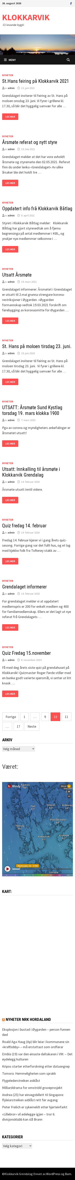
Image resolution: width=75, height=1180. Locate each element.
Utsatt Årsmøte (17, 275)
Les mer (11, 116)
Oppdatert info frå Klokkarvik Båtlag (37, 208)
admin (11, 88)
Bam (68, 1174)
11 (66, 717)
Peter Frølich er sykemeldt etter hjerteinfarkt (34, 1107)
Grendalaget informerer (24, 587)
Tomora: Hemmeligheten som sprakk (29, 1073)
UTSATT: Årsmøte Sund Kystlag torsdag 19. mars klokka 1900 (32, 410)
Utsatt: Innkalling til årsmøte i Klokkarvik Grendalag (31, 472)
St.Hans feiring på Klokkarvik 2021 (35, 81)
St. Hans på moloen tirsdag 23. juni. (37, 346)
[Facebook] (71, 3)
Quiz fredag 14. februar (24, 526)
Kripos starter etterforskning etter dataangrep (36, 1066)
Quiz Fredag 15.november (26, 653)
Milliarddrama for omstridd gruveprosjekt (32, 1087)
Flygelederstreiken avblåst (21, 1080)
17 (18, 726)
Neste (32, 726)
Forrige (11, 717)
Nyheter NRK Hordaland (28, 1019)
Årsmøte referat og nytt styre (29, 142)
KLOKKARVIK (26, 17)
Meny (12, 60)
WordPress (53, 1174)
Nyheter (7, 75)
